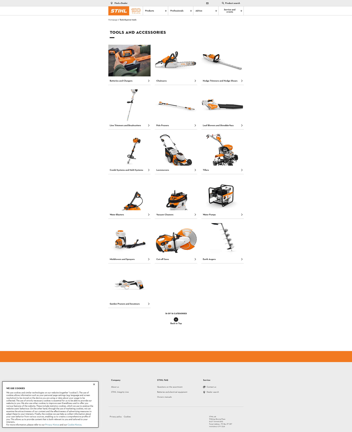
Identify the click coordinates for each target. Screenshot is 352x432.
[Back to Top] (176, 319)
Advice (199, 10)
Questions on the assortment (169, 387)
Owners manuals (164, 397)
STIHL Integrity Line (120, 392)
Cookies (127, 416)
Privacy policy (116, 416)
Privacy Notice (52, 424)
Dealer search (213, 392)
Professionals (176, 10)
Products (149, 10)
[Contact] (207, 3)
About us (115, 387)
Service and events (229, 10)
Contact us (211, 387)
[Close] (94, 384)
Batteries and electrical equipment (172, 392)
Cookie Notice (74, 424)
